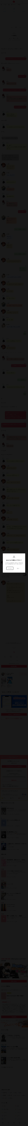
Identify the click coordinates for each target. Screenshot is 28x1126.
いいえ (10, 568)
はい (18, 568)
